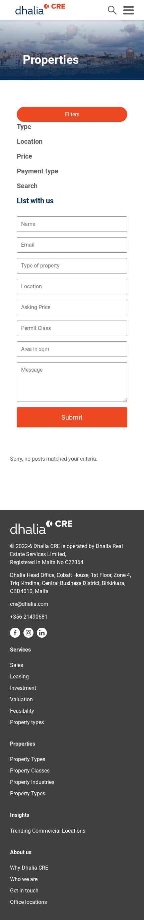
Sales (16, 665)
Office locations (28, 902)
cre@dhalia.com (29, 604)
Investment (23, 688)
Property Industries (32, 782)
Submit (72, 417)
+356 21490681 (29, 617)
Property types (27, 722)
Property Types (27, 759)
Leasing (19, 676)
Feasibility (22, 711)
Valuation (21, 699)
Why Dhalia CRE (29, 868)
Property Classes (30, 770)
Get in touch (24, 890)
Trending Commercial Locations (47, 831)
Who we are (24, 879)
